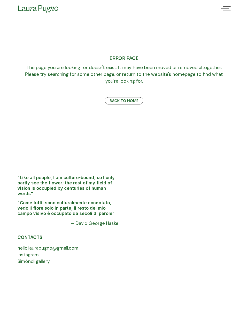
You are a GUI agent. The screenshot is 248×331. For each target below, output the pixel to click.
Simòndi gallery (33, 261)
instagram (28, 255)
